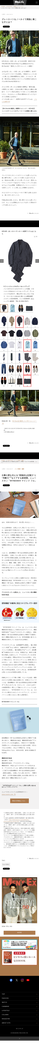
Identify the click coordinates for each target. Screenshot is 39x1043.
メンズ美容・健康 (19, 460)
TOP (3, 994)
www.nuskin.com (8, 794)
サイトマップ (19, 1028)
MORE (19, 932)
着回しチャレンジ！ (19, 6)
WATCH (4, 1002)
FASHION (9, 6)
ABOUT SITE (6, 1023)
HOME (3, 6)
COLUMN (5, 1014)
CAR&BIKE (5, 1006)
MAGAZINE (6, 1019)
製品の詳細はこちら (18, 801)
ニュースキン (6, 864)
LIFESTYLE (10, 460)
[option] (19, 270)
